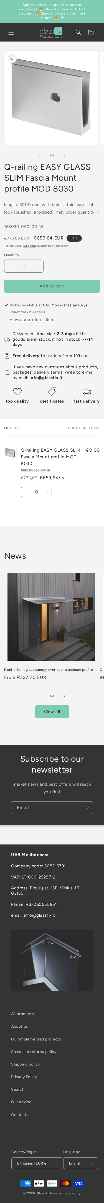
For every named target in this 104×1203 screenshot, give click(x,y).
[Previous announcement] (10, 11)
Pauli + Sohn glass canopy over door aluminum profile (48, 670)
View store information (31, 319)
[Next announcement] (94, 11)
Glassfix (43, 1193)
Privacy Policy (24, 1076)
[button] (11, 32)
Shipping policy (25, 1064)
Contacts (20, 1114)
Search (18, 1089)
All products (22, 1013)
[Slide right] (64, 155)
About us (19, 1026)
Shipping (29, 246)
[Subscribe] (86, 807)
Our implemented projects (36, 1039)
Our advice (21, 1102)
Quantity (11, 255)
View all (52, 711)
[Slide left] (40, 155)
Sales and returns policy (33, 1051)
